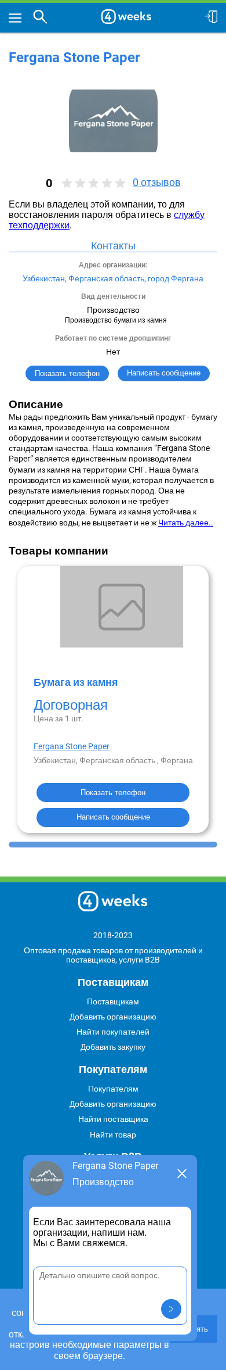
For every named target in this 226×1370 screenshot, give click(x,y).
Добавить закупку (113, 1046)
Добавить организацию (113, 1016)
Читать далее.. (185, 522)
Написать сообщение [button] (164, 373)
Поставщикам (113, 1001)
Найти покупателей (113, 1031)
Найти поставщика (113, 1119)
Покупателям (113, 1088)
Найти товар (113, 1134)
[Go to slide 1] (113, 844)
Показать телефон (67, 373)
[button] (171, 1309)
